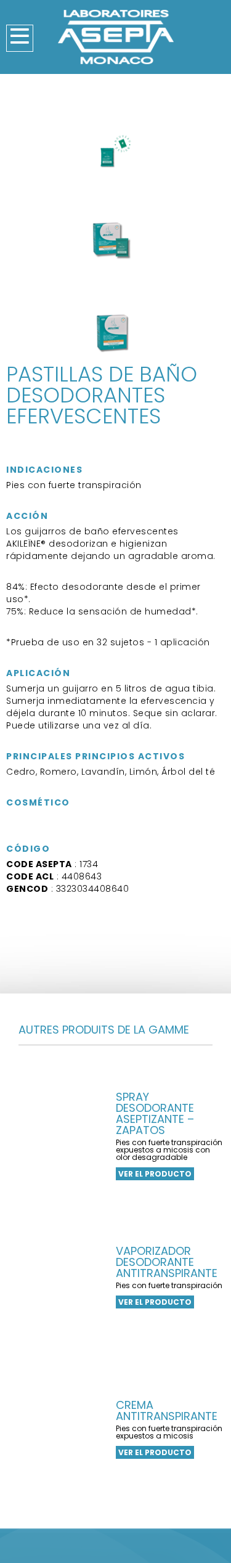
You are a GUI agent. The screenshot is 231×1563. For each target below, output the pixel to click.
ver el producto (155, 1174)
